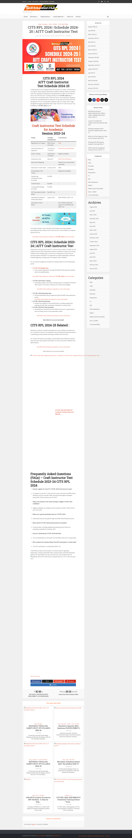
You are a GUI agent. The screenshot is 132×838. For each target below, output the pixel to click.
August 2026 (91, 27)
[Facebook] (94, 100)
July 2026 (90, 30)
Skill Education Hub (55, 835)
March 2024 (91, 80)
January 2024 (92, 88)
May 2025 (91, 42)
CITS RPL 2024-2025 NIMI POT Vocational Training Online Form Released (64, 412)
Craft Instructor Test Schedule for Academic (53, 128)
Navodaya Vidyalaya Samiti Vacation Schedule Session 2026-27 (97, 130)
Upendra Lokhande (40, 835)
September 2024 (93, 65)
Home (26, 16)
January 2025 (92, 53)
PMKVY (69, 724)
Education (33, 16)
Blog (39, 24)
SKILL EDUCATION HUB (58, 36)
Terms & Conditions (43, 1)
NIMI (59, 143)
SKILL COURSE (53, 24)
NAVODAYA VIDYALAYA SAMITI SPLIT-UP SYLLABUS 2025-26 (38, 728)
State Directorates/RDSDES (66, 148)
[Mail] (106, 100)
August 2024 (91, 69)
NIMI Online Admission (64, 159)
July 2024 (90, 73)
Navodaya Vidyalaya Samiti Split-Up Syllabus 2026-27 (68, 763)
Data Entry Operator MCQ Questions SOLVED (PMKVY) (68, 727)
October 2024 (92, 61)
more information (69, 237)
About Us (24, 1)
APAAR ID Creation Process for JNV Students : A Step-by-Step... (38, 799)
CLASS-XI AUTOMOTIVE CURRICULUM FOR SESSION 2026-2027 (98, 123)
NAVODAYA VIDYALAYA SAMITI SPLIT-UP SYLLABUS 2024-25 (38, 764)
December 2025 (92, 38)
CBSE (67, 759)
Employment (45, 16)
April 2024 (91, 77)
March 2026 (91, 34)
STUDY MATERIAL (63, 24)
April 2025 (91, 46)
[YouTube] (98, 100)
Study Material (58, 16)
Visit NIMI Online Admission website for (48, 237)
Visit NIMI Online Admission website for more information (53, 276)
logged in (34, 824)
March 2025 (91, 50)
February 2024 (92, 84)
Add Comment (46, 36)
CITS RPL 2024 (35, 676)
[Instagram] (90, 100)
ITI (71, 795)
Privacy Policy (35, 1)
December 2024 (92, 57)
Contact (29, 1)
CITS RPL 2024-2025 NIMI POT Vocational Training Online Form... (68, 799)
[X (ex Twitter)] (102, 100)
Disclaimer (51, 1)
